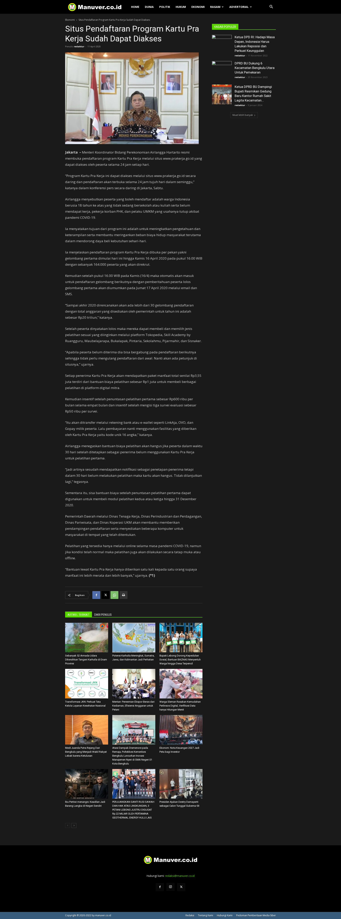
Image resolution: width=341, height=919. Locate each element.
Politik (164, 7)
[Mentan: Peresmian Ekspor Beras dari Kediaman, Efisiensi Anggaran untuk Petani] (133, 683)
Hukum (181, 7)
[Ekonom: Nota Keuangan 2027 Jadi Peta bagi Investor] (180, 730)
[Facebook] (96, 595)
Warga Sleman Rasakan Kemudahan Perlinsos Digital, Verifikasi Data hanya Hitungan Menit (180, 705)
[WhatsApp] (114, 595)
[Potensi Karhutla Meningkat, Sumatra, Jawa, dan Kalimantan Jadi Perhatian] (133, 637)
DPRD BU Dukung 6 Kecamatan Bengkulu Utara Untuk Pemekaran (254, 67)
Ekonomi (198, 7)
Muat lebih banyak (242, 115)
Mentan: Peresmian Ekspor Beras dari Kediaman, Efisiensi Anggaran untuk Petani (133, 705)
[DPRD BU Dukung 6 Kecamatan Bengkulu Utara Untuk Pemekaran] (222, 71)
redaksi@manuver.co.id (180, 876)
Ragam (215, 7)
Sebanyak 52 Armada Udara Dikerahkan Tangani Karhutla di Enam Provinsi (86, 659)
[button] (271, 7)
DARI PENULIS (103, 614)
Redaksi (189, 915)
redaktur (79, 46)
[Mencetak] (123, 595)
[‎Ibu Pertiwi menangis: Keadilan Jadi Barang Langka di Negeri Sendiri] (86, 784)
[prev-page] (67, 825)
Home (135, 7)
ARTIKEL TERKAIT (78, 614)
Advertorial (239, 7)
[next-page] (73, 825)
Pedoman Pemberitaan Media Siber (256, 915)
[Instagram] (170, 887)
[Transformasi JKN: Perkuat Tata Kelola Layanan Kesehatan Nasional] (86, 683)
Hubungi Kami (224, 915)
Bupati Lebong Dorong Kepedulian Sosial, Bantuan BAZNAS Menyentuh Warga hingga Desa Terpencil (180, 659)
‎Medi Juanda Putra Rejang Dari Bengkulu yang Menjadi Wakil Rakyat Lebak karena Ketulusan (86, 751)
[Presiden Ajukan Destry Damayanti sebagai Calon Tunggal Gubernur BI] (180, 784)
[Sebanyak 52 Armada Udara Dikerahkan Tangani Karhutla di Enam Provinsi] (86, 637)
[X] (105, 595)
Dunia (149, 7)
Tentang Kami (205, 915)
